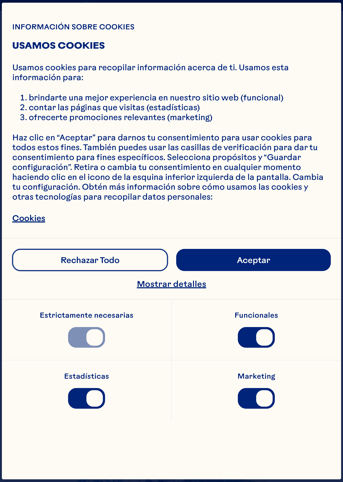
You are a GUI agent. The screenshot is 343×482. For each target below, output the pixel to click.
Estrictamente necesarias (86, 315)
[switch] (86, 337)
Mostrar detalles (171, 283)
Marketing (256, 376)
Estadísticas (86, 376)
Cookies (28, 218)
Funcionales (256, 315)
